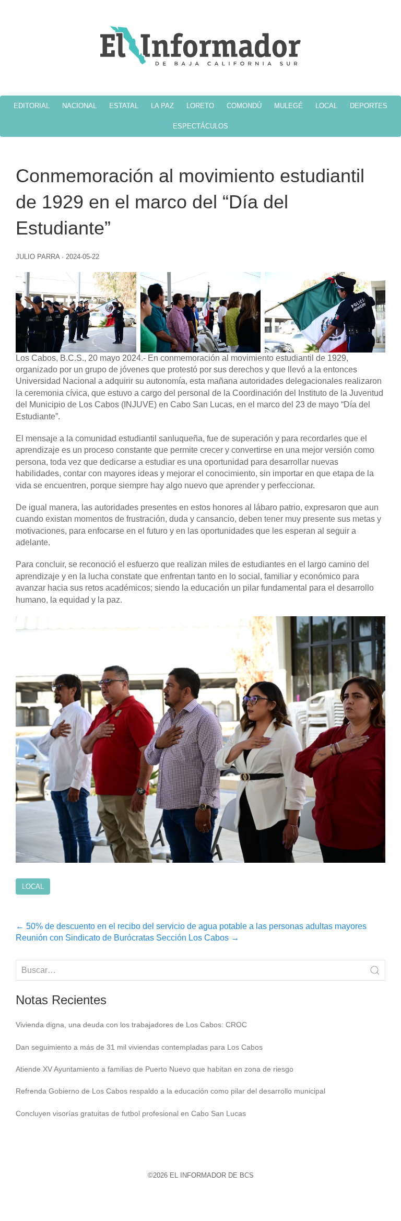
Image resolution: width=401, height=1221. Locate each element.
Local (33, 886)
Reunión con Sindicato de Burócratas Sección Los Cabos (127, 937)
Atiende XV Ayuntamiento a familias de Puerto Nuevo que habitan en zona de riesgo (154, 1069)
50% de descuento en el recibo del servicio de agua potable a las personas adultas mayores (191, 926)
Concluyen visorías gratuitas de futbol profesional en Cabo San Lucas (131, 1113)
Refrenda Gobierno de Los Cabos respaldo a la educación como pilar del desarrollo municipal (170, 1091)
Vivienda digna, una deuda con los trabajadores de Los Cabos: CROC (131, 1024)
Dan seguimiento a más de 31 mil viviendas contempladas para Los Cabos (139, 1047)
